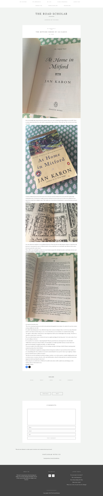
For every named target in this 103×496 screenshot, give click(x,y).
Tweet (41, 380)
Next (57, 393)
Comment (70, 380)
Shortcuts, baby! (77, 482)
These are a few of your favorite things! (76, 484)
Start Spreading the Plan (76, 479)
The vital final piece (77, 477)
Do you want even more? (76, 475)
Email (51, 380)
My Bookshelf (51, 28)
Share (32, 380)
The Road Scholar (51, 13)
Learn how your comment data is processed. (42, 449)
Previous (45, 393)
